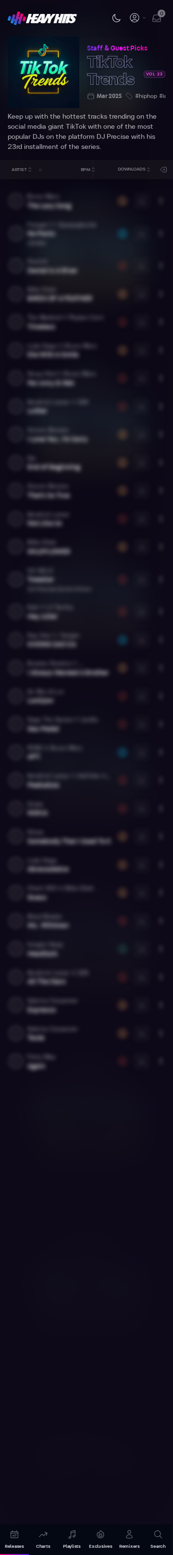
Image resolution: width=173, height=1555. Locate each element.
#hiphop (146, 96)
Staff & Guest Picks (117, 48)
